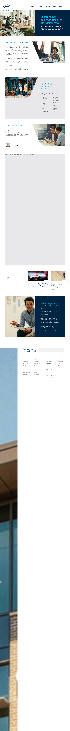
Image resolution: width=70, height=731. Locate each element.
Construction (25, 361)
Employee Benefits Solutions (47, 330)
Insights (48, 6)
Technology (36, 374)
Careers (61, 6)
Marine (35, 365)
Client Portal (64, 1)
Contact (59, 1)
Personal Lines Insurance (51, 367)
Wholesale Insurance (50, 372)
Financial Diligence (49, 377)
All (8, 281)
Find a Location (61, 370)
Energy (24, 370)
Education (25, 367)
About (54, 6)
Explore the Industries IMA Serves (13, 140)
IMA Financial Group (6, 6)
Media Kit (60, 367)
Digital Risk (25, 365)
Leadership (60, 361)
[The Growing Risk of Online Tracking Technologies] (38, 276)
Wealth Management (50, 375)
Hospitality (36, 359)
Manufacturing (37, 363)
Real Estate (36, 372)
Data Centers (25, 363)
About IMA (60, 359)
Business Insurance (50, 359)
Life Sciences (36, 361)
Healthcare (25, 374)
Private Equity (36, 370)
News (55, 1)
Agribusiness (25, 359)
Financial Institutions (27, 372)
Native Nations (37, 367)
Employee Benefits (49, 361)
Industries (32, 6)
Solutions (40, 6)
